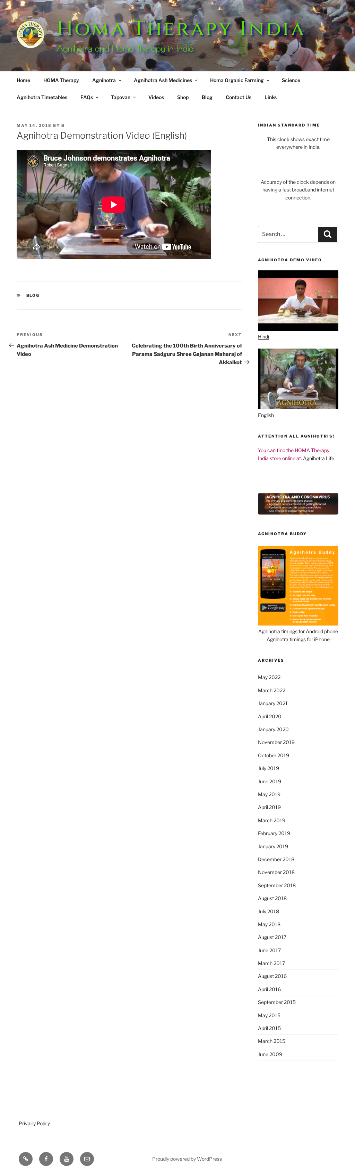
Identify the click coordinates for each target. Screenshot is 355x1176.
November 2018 (276, 872)
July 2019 (268, 768)
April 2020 (270, 716)
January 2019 (273, 846)
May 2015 (269, 1015)
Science (291, 80)
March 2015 (271, 1041)
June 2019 (269, 781)
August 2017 (272, 937)
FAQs (86, 97)
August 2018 (272, 898)
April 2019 (269, 807)
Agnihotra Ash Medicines (163, 80)
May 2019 (269, 794)
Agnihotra (104, 80)
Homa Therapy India (181, 29)
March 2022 (271, 690)
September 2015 (277, 1002)
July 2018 (268, 911)
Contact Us (238, 97)
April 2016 (269, 989)
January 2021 (273, 703)
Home (23, 80)
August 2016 (272, 976)
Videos (156, 97)
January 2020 (273, 729)
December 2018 (276, 859)
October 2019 (273, 755)
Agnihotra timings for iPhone (298, 639)
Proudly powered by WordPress (187, 1159)
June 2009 (270, 1054)
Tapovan (120, 97)
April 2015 (269, 1028)
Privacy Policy (34, 1123)
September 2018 (277, 885)
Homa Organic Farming (237, 80)
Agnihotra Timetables (42, 97)
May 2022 (269, 677)
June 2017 (269, 950)
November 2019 (276, 742)
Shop (183, 97)
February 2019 (274, 833)
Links (271, 97)
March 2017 (271, 963)
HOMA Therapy (61, 80)
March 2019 (271, 820)
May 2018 (269, 924)
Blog (207, 97)
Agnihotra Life (318, 458)
